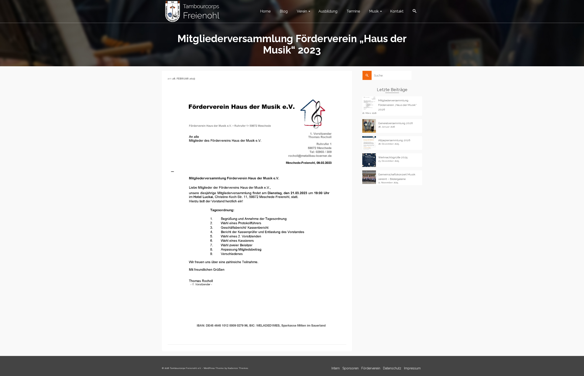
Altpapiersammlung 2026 (394, 140)
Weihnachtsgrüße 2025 (392, 157)
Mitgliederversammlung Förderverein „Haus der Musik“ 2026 (397, 105)
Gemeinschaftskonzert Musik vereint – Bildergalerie (396, 177)
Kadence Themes (238, 368)
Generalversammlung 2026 (395, 123)
